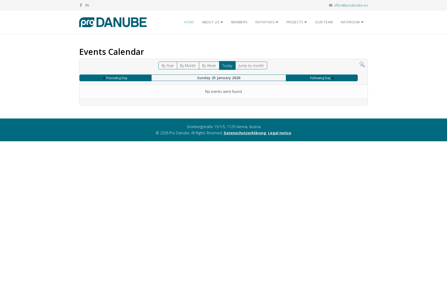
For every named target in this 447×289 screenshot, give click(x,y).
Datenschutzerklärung (245, 132)
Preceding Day (116, 78)
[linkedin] (87, 5)
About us (210, 22)
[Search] (362, 65)
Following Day (320, 78)
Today (227, 65)
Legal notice (279, 132)
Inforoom (350, 22)
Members (239, 22)
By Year (168, 65)
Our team (324, 22)
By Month (188, 65)
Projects (294, 22)
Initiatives (264, 22)
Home (189, 22)
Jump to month (251, 65)
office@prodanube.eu (351, 5)
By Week (209, 65)
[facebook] (81, 5)
